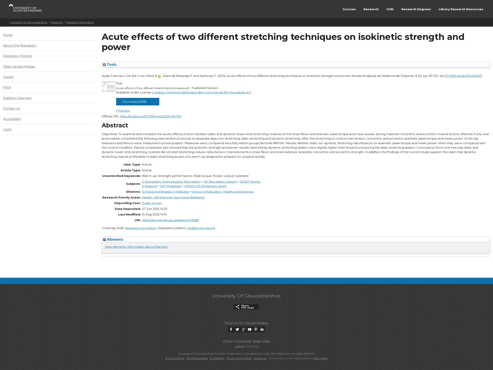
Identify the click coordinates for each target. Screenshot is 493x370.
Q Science (149, 186)
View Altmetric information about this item (136, 247)
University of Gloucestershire (28, 22)
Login (7, 129)
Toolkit (8, 77)
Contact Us (11, 108)
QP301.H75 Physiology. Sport (205, 186)
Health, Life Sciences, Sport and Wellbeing (173, 197)
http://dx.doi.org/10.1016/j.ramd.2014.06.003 (150, 116)
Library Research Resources (461, 9)
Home (8, 35)
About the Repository (19, 45)
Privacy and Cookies (239, 358)
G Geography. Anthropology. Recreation (171, 181)
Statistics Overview (17, 98)
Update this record (201, 228)
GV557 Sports (250, 181)
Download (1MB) (134, 101)
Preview (124, 111)
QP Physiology (170, 186)
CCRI (390, 9)
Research (371, 9)
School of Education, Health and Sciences (222, 191)
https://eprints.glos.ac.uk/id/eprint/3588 (170, 220)
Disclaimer (260, 358)
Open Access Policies (19, 66)
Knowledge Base (197, 358)
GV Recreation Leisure (220, 181)
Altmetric (114, 239)
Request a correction (140, 228)
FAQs (7, 87)
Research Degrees (416, 9)
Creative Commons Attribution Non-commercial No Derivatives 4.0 (201, 92)
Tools (111, 64)
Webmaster (320, 358)
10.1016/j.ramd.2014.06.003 (463, 76)
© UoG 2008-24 (174, 358)
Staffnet (240, 346)
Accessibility (12, 119)
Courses (349, 9)
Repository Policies (17, 56)
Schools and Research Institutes (165, 191)
